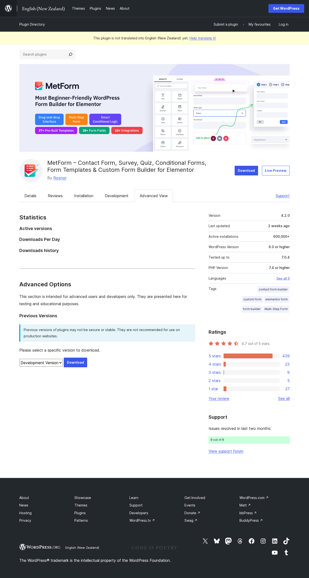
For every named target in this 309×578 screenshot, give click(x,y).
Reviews (55, 195)
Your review (219, 398)
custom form (252, 299)
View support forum (226, 451)
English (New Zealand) (82, 547)
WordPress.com (254, 498)
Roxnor (59, 177)
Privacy (25, 520)
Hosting (25, 513)
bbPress (248, 513)
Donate (192, 513)
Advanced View (154, 195)
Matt (245, 505)
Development (116, 195)
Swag (190, 520)
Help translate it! (203, 38)
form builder (252, 309)
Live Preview (276, 170)
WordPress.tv (142, 520)
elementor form (276, 299)
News (23, 505)
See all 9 (283, 278)
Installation (83, 195)
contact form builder (273, 289)
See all (284, 398)
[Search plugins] (70, 54)
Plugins (80, 513)
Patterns (81, 520)
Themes (80, 505)
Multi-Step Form (276, 309)
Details (30, 195)
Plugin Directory (32, 24)
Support (283, 195)
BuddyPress (251, 520)
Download (246, 170)
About (24, 498)
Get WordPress (286, 8)
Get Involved (194, 498)
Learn (133, 498)
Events (189, 505)
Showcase (82, 498)
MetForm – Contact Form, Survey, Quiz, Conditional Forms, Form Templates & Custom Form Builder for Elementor (126, 166)
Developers (138, 513)
